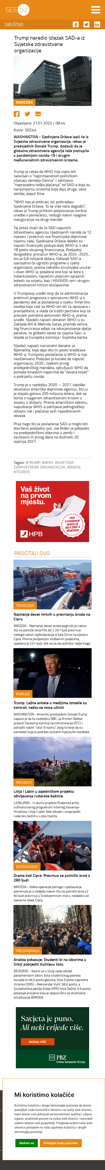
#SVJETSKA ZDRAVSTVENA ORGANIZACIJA (44, 465)
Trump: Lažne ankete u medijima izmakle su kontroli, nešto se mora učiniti (50, 705)
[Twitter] (27, 114)
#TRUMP (33, 462)
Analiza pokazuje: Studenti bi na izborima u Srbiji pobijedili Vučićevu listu (50, 962)
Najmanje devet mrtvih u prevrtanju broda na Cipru (52, 616)
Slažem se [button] (26, 1143)
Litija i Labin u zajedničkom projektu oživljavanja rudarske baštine (44, 793)
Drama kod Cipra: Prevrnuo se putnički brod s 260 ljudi (52, 877)
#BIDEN (73, 467)
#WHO (47, 462)
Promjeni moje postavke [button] (61, 1143)
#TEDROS (22, 471)
